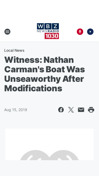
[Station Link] (48, 31)
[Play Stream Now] (90, 31)
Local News (14, 50)
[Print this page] (91, 109)
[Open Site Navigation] (7, 31)
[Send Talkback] (80, 31)
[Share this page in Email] (81, 109)
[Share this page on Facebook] (61, 109)
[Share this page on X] (71, 109)
